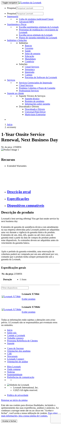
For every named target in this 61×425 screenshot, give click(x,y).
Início (9, 124)
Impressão (29, 72)
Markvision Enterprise (35, 114)
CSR (9, 353)
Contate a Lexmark (16, 335)
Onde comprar (14, 369)
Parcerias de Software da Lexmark (41, 77)
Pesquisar (11, 8)
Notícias (11, 372)
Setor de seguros (32, 53)
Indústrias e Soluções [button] (17, 40)
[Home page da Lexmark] (30, 2)
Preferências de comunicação (20, 377)
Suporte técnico (32, 98)
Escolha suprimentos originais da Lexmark (39, 27)
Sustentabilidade (14, 374)
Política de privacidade (17, 395)
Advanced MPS (26, 21)
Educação (29, 56)
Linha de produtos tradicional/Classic (36, 19)
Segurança (30, 69)
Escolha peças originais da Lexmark (36, 35)
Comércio (29, 61)
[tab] (33, 192)
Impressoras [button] (12, 16)
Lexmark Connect (15, 359)
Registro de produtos (34, 101)
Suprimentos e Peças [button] (16, 24)
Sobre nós (11, 332)
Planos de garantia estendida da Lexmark (38, 37)
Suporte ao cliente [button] (15, 93)
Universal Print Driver (35, 112)
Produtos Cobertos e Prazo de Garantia (37, 88)
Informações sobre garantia (37, 104)
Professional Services (29, 90)
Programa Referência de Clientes (22, 340)
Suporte (10, 343)
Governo (29, 48)
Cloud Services (32, 67)
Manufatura (30, 59)
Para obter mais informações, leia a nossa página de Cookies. (29, 414)
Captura (28, 74)
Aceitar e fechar (9, 421)
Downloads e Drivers (35, 109)
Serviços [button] (11, 80)
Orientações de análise (17, 361)
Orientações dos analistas (18, 351)
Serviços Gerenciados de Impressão (35, 82)
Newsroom (12, 356)
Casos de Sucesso (15, 348)
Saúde (28, 51)
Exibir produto (28, 299)
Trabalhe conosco (15, 338)
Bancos (28, 45)
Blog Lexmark (14, 366)
